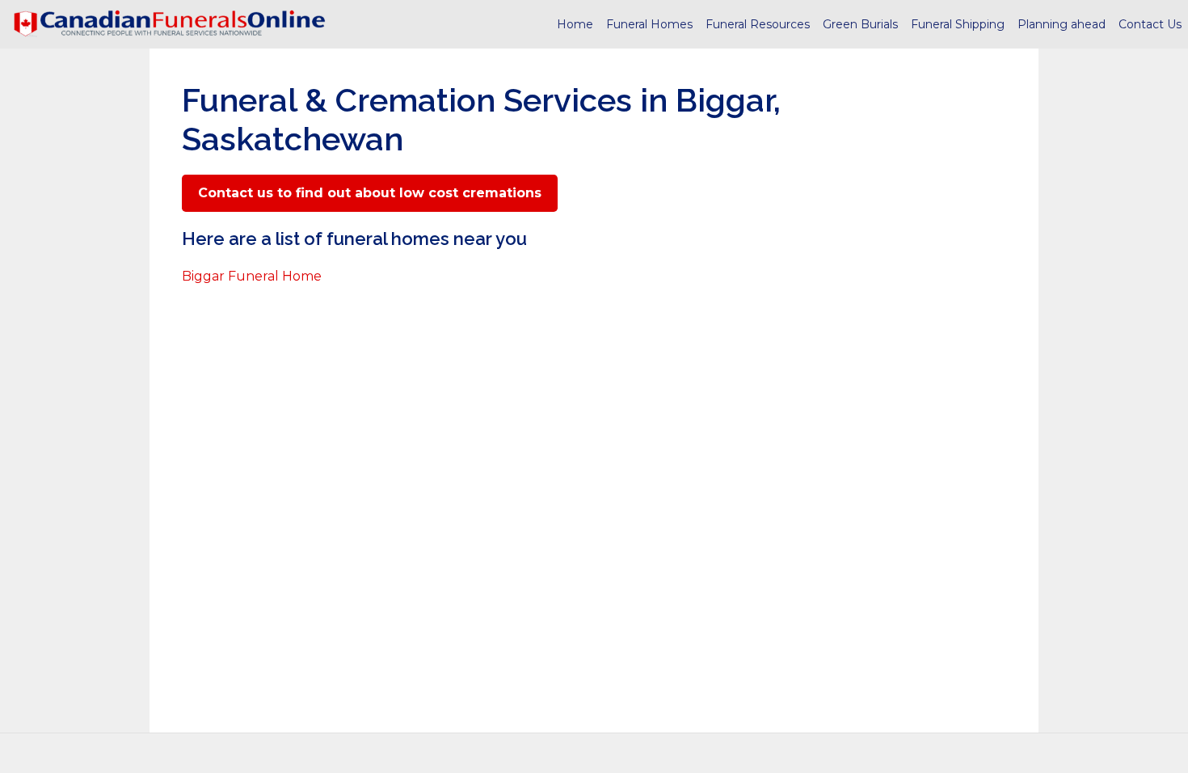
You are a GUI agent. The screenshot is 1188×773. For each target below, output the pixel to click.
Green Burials (860, 24)
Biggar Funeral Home (252, 276)
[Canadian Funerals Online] (169, 24)
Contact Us (1150, 24)
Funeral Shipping (958, 24)
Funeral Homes (649, 24)
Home (575, 24)
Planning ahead (1061, 24)
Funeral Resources (758, 24)
